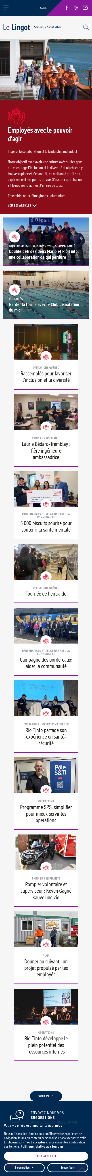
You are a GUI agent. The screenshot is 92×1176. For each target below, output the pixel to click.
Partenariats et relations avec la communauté (42, 245)
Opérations (31, 724)
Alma (46, 955)
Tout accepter (46, 1156)
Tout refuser (68, 1167)
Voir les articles (19, 205)
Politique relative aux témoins (42, 1146)
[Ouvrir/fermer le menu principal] (8, 8)
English (43, 8)
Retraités (16, 298)
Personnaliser (24, 1167)
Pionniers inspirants (46, 438)
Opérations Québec (46, 367)
